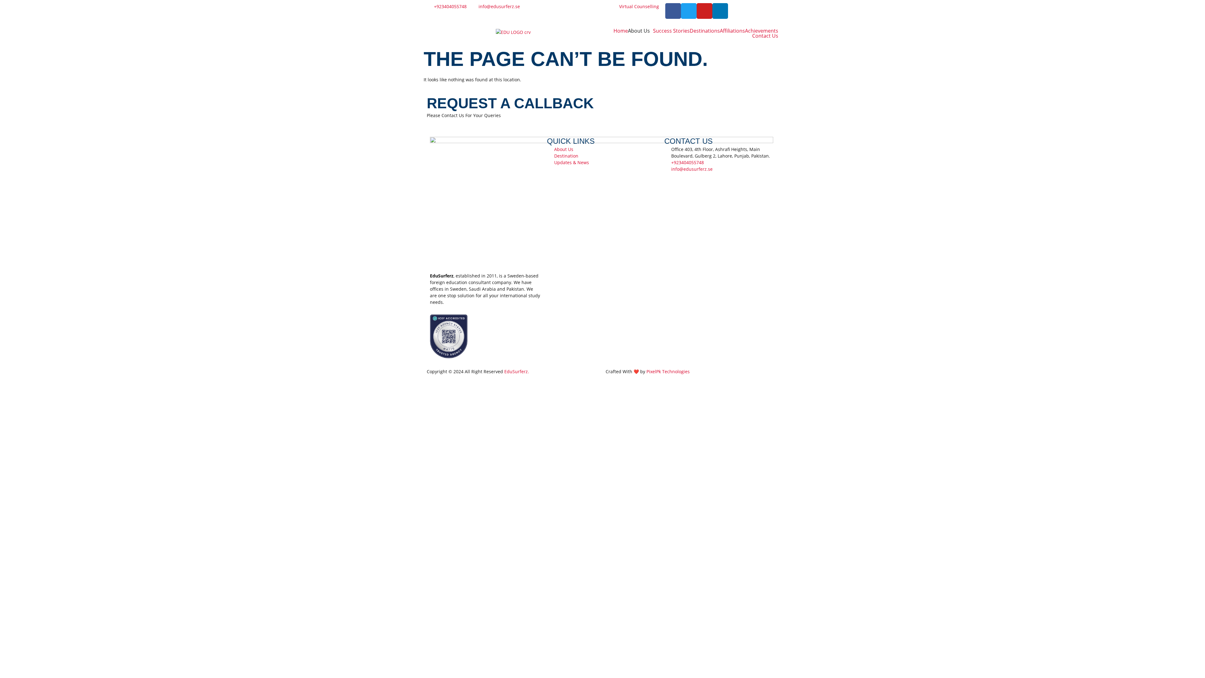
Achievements (761, 30)
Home (620, 30)
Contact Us (765, 35)
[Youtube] (704, 11)
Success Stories (671, 30)
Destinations (705, 30)
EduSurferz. (516, 371)
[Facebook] (673, 11)
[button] (640, 30)
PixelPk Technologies (668, 371)
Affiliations (732, 30)
